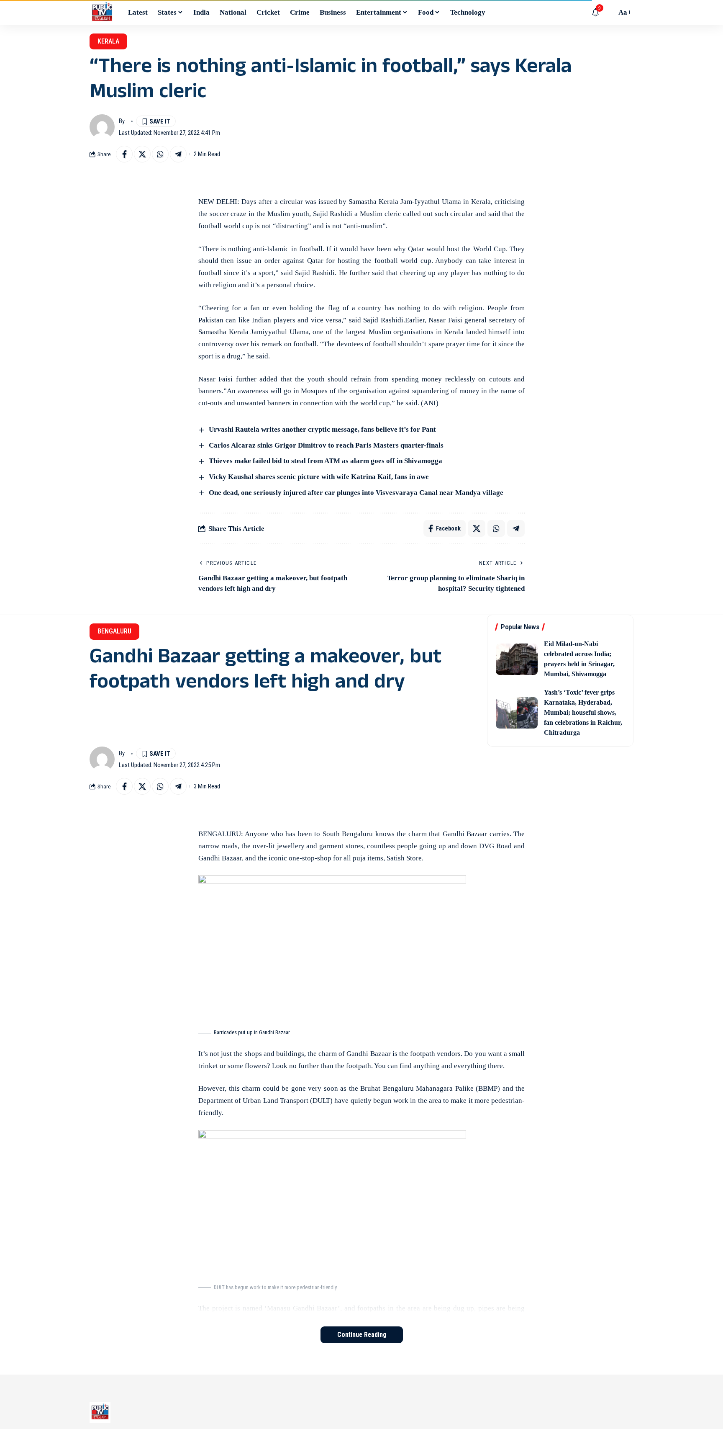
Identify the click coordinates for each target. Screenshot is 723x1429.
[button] (608, 12)
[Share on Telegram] (178, 154)
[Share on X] (142, 154)
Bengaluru (114, 631)
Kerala (108, 41)
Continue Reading (361, 1335)
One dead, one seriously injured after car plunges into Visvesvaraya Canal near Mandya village (356, 493)
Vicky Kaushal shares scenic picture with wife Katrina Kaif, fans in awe (319, 477)
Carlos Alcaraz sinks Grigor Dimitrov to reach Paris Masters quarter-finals (326, 445)
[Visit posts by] (102, 126)
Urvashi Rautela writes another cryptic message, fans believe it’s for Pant (322, 429)
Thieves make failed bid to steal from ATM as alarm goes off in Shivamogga (325, 461)
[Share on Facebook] (124, 154)
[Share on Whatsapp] (160, 154)
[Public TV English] (102, 12)
